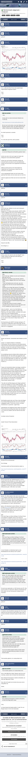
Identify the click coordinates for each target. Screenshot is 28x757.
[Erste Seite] (1, 19)
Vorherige (5, 19)
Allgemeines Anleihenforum (19, 13)
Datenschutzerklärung (17, 754)
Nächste (23, 19)
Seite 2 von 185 (14, 19)
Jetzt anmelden (14, 739)
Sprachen (9, 754)
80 (26, 743)
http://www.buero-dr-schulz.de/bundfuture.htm (12, 122)
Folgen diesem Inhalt (13, 743)
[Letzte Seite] (26, 19)
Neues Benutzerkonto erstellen (14, 731)
